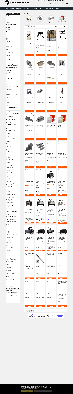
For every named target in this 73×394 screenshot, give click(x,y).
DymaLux (8, 162)
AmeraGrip (8, 157)
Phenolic (8, 170)
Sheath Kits (8, 281)
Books (7, 47)
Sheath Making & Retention (11, 273)
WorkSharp (8, 270)
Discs (7, 21)
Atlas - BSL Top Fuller (62, 97)
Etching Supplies (9, 80)
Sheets (7, 22)
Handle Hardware (9, 136)
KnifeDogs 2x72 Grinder (10, 117)
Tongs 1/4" (27, 293)
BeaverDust (8, 36)
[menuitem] (10, 8)
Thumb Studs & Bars (10, 96)
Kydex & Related (9, 276)
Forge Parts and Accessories (11, 107)
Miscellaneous (9, 253)
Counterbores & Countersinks (12, 65)
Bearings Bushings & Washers (12, 86)
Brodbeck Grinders (10, 128)
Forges (7, 105)
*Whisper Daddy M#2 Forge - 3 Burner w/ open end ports (62, 238)
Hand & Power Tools (10, 197)
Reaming (8, 72)
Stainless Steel (9, 244)
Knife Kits (8, 224)
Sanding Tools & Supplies (11, 24)
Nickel (7, 239)
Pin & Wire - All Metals (10, 240)
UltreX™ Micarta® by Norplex (12, 167)
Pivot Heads (8, 89)
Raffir (7, 176)
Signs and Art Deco (10, 286)
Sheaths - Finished (10, 279)
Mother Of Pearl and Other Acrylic (11, 174)
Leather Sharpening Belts (11, 259)
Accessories (8, 267)
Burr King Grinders (10, 122)
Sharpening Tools (9, 262)
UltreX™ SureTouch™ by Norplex (12, 169)
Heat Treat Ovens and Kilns (11, 211)
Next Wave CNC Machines (11, 292)
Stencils (7, 81)
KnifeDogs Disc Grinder (10, 119)
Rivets (7, 149)
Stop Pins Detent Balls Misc (11, 94)
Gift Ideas (8, 15)
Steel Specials (9, 232)
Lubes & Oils (8, 229)
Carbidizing (8, 200)
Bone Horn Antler (9, 159)
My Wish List (43, 0)
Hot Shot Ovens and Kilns (11, 214)
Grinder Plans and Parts (11, 124)
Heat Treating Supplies (10, 219)
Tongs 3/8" (38, 293)
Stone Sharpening (9, 261)
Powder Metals (9, 242)
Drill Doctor (8, 70)
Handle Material (9, 156)
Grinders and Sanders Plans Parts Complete (12, 114)
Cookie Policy (37, 388)
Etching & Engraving (10, 76)
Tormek (7, 264)
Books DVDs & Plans (10, 46)
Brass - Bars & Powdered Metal (12, 234)
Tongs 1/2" (60, 265)
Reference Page (9, 52)
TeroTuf (7, 189)
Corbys (7, 143)
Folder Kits (8, 225)
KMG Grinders (9, 121)
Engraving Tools (9, 78)
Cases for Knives (9, 57)
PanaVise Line (9, 208)
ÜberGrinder (8, 132)
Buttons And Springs (10, 97)
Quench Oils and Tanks (10, 108)
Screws (7, 92)
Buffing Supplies (9, 55)
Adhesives (8, 27)
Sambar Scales (9, 181)
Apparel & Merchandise (10, 31)
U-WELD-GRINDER (10, 116)
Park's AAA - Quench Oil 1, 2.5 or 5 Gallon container (62, 126)
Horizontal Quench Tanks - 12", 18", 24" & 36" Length (40, 154)
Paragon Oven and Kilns (11, 216)
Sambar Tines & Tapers (10, 183)
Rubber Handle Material (11, 179)
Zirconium (8, 249)
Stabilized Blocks (9, 186)
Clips (7, 87)
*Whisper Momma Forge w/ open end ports (61, 210)
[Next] (33, 310)
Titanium (8, 245)
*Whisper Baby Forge (29, 209)
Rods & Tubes (9, 151)
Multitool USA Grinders (10, 130)
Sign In (46, 0)
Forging (7, 100)
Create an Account (51, 0)
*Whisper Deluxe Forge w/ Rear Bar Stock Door (50, 210)
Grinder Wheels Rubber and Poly (11, 127)
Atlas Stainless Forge (29, 181)
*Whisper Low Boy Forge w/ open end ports (28, 238)
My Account (38, 0)
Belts (7, 19)
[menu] (36, 8)
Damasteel (8, 250)
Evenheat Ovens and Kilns (11, 213)
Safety (7, 255)
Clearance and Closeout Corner (12, 301)
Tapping (7, 73)
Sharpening (8, 258)
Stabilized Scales (9, 188)
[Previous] (25, 310)
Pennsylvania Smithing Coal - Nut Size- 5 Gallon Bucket (62, 294)
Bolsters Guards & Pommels (11, 138)
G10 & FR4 (8, 164)
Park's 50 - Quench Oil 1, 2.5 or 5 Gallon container (51, 126)
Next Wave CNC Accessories (11, 295)
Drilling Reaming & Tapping (11, 64)
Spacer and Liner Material (11, 184)
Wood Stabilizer (9, 290)
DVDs (7, 49)
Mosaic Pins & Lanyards (10, 148)
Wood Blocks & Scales (10, 194)
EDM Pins (8, 144)
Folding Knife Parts (10, 84)
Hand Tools (8, 204)
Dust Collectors (9, 133)
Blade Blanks (8, 38)
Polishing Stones (9, 202)
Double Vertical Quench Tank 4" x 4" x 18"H (51, 154)
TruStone (8, 191)
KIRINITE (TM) (9, 172)
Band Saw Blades (9, 33)
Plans (7, 50)
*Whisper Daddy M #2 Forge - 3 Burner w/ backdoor (40, 238)
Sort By (52, 26)
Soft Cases (8, 59)
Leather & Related (9, 278)
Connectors (8, 141)
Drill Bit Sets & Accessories (11, 67)
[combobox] (55, 3)
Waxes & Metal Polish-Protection (12, 288)
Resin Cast (8, 178)
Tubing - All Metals (10, 247)
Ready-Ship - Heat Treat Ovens (12, 221)
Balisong (8, 39)
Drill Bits (7, 68)
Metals (7, 231)
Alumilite (8, 29)
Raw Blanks (8, 43)
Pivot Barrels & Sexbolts (11, 91)
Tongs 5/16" (49, 293)
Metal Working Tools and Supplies (11, 206)
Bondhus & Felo (9, 199)
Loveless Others (9, 146)
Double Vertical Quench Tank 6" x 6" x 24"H (62, 154)
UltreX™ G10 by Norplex (11, 165)
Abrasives (8, 17)
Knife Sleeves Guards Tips (11, 274)
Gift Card (8, 111)
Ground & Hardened (10, 41)
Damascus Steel (9, 237)
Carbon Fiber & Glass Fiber (11, 160)
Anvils (7, 102)
